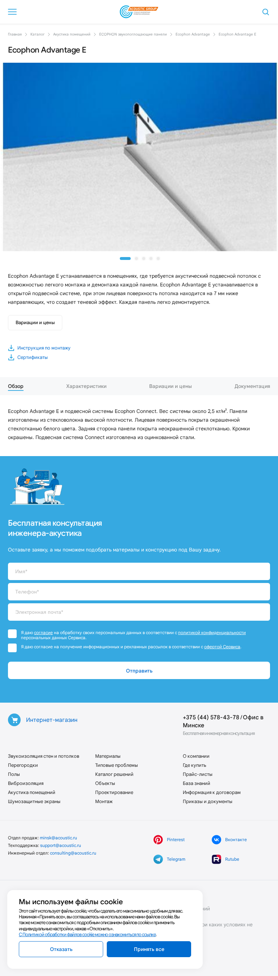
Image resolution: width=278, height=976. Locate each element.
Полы (14, 774)
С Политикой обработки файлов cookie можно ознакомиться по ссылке (87, 934)
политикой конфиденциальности (212, 632)
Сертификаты (32, 357)
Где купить (194, 765)
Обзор (16, 386)
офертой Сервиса (222, 646)
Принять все (149, 949)
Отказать (61, 949)
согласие (43, 632)
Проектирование (114, 792)
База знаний (196, 783)
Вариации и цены (35, 322)
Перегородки (23, 765)
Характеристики (86, 386)
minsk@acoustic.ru (58, 837)
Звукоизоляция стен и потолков (43, 756)
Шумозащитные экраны (34, 801)
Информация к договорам (212, 792)
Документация (252, 386)
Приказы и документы (207, 801)
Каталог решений (114, 774)
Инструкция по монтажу (44, 348)
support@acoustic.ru (60, 845)
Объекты (105, 783)
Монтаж (104, 801)
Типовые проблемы (116, 765)
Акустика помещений (31, 792)
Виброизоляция (25, 783)
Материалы (108, 756)
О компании (196, 756)
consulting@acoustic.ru (73, 853)
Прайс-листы (197, 774)
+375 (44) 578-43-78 (211, 717)
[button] (125, 258)
